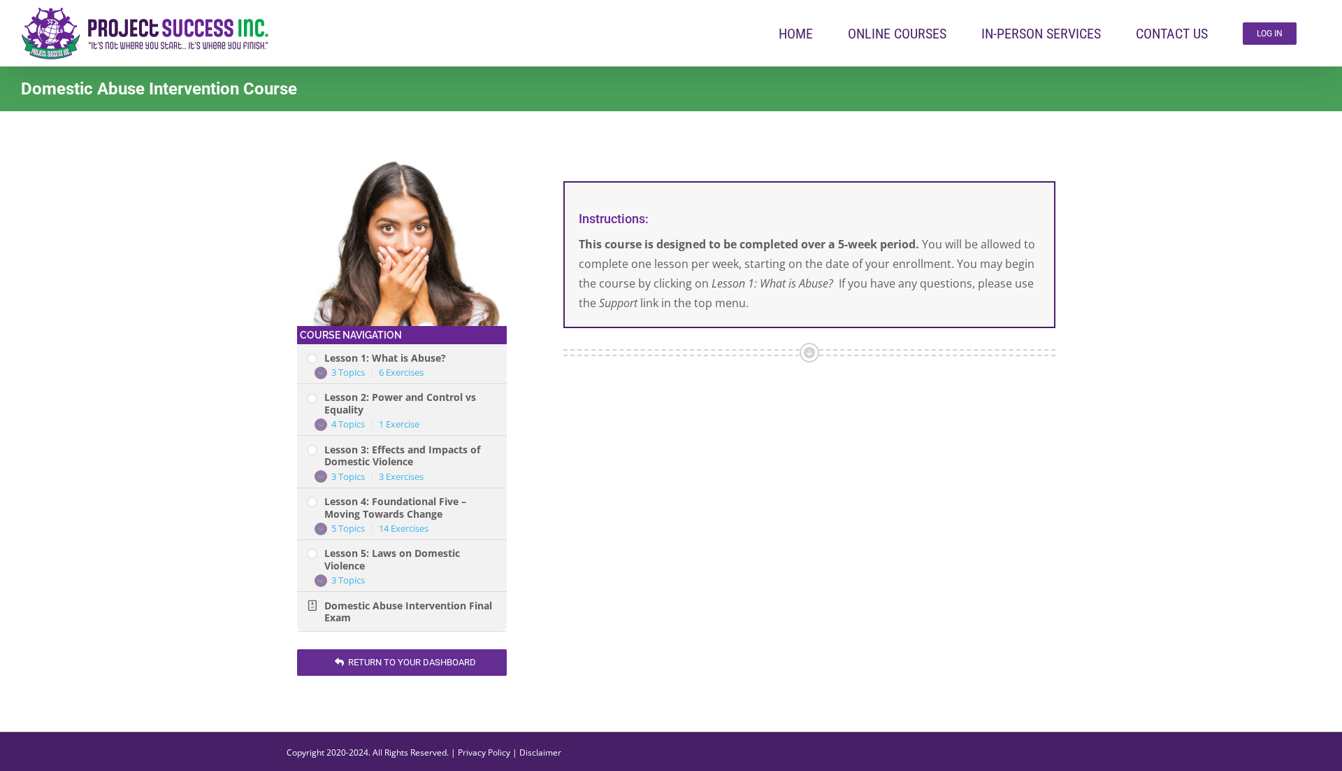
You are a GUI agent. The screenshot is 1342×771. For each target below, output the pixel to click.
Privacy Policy (484, 752)
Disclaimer (540, 752)
